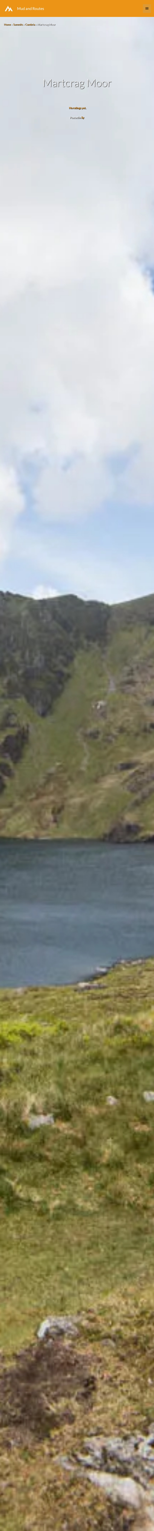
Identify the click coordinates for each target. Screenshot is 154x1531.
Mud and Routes (30, 8)
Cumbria (30, 24)
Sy (82, 117)
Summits (18, 24)
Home (7, 24)
